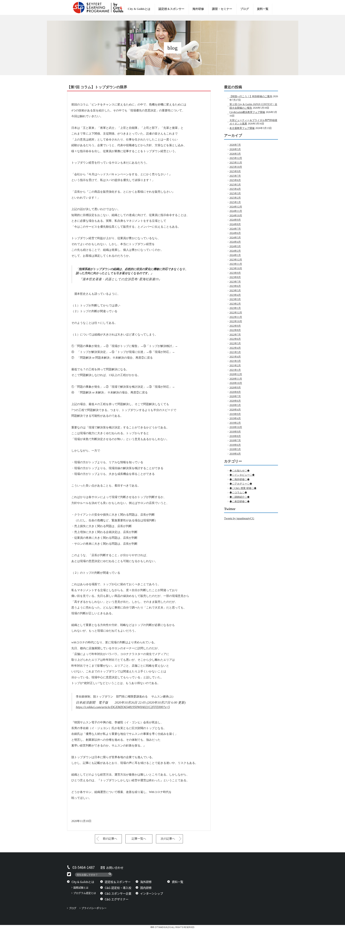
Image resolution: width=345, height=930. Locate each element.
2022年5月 (235, 343)
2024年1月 (235, 255)
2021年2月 (235, 365)
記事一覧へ (139, 838)
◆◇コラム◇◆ (238, 492)
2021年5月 (235, 352)
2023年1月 (235, 308)
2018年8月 (235, 436)
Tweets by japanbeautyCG (239, 518)
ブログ (244, 8)
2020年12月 (235, 374)
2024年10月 (235, 215)
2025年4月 (235, 189)
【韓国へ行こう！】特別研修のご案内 (250, 96)
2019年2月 (235, 423)
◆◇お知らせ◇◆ (239, 470)
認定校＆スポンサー (171, 8)
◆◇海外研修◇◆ (239, 479)
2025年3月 (235, 193)
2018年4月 (235, 453)
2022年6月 (235, 339)
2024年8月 (235, 224)
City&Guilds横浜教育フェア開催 (247, 112)
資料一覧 (262, 8)
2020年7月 (235, 396)
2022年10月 (235, 321)
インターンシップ (151, 893)
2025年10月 (235, 167)
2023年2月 (235, 303)
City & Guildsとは (139, 8)
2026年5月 (235, 149)
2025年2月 (235, 197)
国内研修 (146, 888)
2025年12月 (235, 158)
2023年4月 (235, 295)
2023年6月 (235, 286)
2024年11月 (235, 211)
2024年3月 (235, 246)
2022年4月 (235, 348)
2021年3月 (235, 361)
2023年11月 (235, 264)
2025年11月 (235, 162)
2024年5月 (235, 237)
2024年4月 (235, 242)
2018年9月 (235, 431)
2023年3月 (235, 299)
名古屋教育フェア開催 (242, 128)
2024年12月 (235, 206)
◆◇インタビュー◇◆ (242, 475)
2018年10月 (235, 427)
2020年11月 (235, 378)
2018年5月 (235, 449)
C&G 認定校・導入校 (118, 888)
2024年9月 (235, 220)
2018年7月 (235, 440)
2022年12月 (235, 312)
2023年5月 (235, 290)
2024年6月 (235, 233)
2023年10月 (235, 268)
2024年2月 (235, 251)
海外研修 (198, 8)
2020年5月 (235, 405)
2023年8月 (235, 277)
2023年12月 (235, 259)
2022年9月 (235, 326)
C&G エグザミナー (116, 899)
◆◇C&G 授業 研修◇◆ (242, 488)
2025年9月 (235, 171)
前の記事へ (110, 838)
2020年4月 (235, 409)
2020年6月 (235, 401)
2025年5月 (235, 184)
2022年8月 (235, 330)
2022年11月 (235, 317)
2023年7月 (235, 281)
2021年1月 (235, 370)
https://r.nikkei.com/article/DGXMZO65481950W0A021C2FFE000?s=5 (123, 707)
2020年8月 (235, 392)
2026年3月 (235, 153)
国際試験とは (80, 887)
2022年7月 (235, 334)
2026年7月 (235, 145)
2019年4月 (235, 418)
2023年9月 (235, 273)
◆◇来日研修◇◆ (239, 501)
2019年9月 (235, 414)
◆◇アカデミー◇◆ (240, 483)
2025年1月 (235, 202)
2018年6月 (235, 445)
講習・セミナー (222, 8)
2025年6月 (235, 180)
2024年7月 (235, 228)
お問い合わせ (114, 867)
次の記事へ (168, 838)
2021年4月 (235, 356)
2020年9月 (235, 387)
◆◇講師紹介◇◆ (239, 497)
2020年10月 (235, 383)
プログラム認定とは (84, 893)
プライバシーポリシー (95, 908)
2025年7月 (235, 176)
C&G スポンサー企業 (118, 893)
